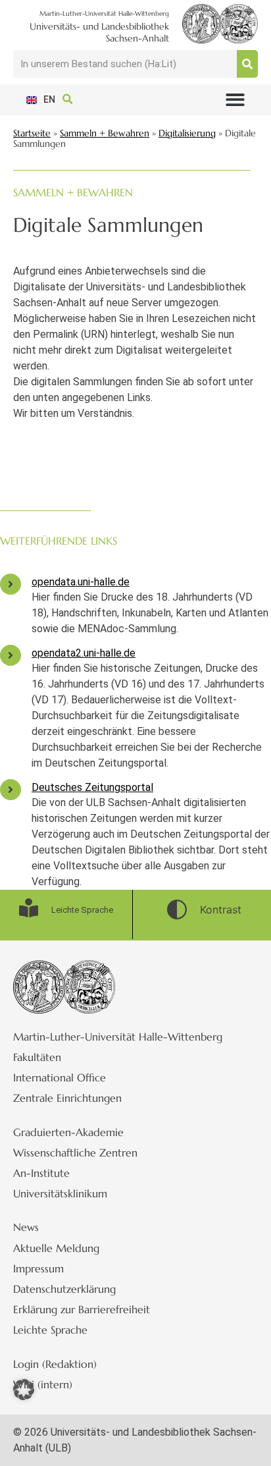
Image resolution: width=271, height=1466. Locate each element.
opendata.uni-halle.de (81, 582)
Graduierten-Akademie (68, 1132)
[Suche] (247, 64)
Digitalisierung (187, 133)
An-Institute (41, 1173)
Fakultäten (37, 1057)
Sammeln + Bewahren (104, 133)
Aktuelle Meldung (56, 1248)
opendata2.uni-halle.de (84, 653)
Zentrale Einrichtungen (67, 1097)
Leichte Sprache (50, 1329)
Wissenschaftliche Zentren (75, 1152)
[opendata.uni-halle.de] (10, 584)
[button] (235, 99)
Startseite (32, 133)
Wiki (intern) (42, 1384)
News (26, 1227)
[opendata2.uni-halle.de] (10, 655)
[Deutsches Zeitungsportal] (10, 789)
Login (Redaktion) (55, 1364)
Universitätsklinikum (60, 1193)
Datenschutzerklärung (64, 1288)
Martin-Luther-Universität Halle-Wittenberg (117, 1036)
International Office (59, 1077)
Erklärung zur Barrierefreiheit (81, 1309)
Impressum (38, 1268)
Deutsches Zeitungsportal (92, 787)
